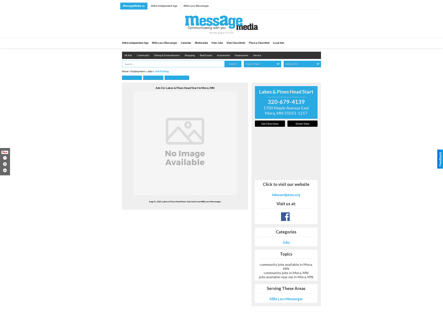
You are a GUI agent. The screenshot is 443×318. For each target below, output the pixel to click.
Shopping (190, 55)
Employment (241, 55)
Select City (292, 63)
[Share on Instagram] (5, 170)
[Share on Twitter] (5, 164)
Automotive (223, 55)
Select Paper (253, 63)
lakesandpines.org (286, 195)
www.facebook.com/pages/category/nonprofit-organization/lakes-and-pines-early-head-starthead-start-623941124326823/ (285, 216)
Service (257, 55)
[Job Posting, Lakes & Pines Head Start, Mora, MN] (185, 143)
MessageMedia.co (134, 5)
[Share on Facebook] (5, 157)
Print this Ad (153, 77)
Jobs (149, 71)
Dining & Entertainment (167, 55)
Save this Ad (132, 77)
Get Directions (270, 123)
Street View (302, 123)
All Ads (128, 55)
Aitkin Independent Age (164, 5)
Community (143, 55)
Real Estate (206, 55)
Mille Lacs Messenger (196, 5)
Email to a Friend (177, 77)
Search (233, 63)
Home (125, 71)
